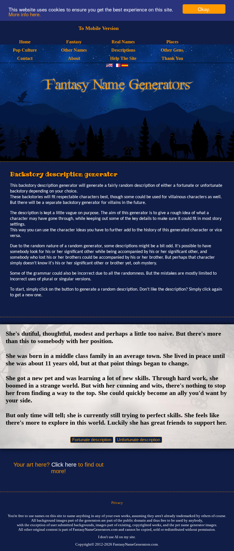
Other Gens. (172, 50)
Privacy (117, 503)
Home (25, 41)
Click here (63, 464)
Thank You (172, 58)
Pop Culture (25, 50)
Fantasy (74, 41)
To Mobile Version (98, 28)
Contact (25, 58)
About (74, 58)
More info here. (25, 14)
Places (172, 41)
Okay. (204, 9)
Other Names (74, 50)
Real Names (123, 41)
